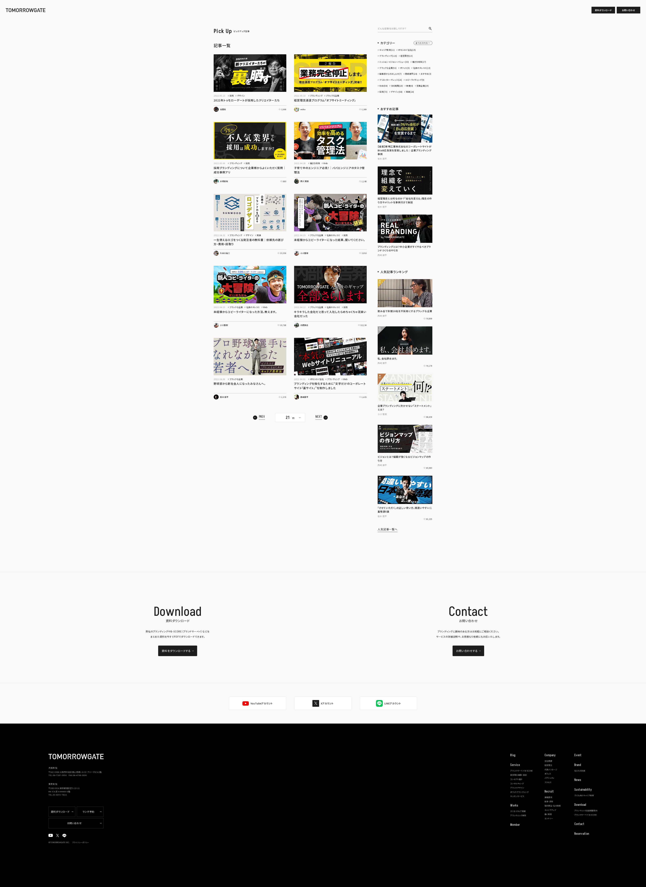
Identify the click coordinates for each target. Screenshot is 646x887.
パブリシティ (549, 778)
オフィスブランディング (519, 792)
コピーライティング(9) (414, 79)
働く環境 (548, 814)
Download (580, 805)
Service (515, 765)
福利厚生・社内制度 (553, 805)
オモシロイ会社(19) (407, 49)
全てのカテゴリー (423, 43)
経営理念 (548, 765)
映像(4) (409, 85)
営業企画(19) (423, 85)
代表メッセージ (551, 769)
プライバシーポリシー (80, 842)
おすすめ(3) (426, 73)
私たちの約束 (579, 770)
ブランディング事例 (518, 815)
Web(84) (383, 85)
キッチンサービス (517, 796)
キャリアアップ (550, 810)
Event (578, 755)
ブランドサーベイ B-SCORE (521, 770)
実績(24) (410, 91)
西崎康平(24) (411, 73)
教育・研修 (549, 801)
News (577, 780)
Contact (579, 824)
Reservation (581, 834)
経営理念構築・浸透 (518, 774)
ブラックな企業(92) (388, 67)
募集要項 (548, 797)
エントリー (549, 818)
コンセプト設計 (516, 779)
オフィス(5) (405, 67)
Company (550, 755)
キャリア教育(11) (386, 49)
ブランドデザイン (517, 787)
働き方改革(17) (419, 61)
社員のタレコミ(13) (421, 67)
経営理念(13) (406, 55)
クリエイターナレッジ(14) (390, 79)
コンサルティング (517, 783)
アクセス (548, 782)
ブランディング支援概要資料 (586, 810)
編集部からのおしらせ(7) (390, 73)
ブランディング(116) (388, 55)
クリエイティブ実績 (518, 811)
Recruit (549, 791)
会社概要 (548, 761)
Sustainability (583, 790)
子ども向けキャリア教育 (584, 795)
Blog (512, 755)
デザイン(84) (396, 91)
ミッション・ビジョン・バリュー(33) (394, 61)
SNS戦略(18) (397, 85)
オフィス (548, 773)
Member (515, 825)
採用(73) (383, 91)
